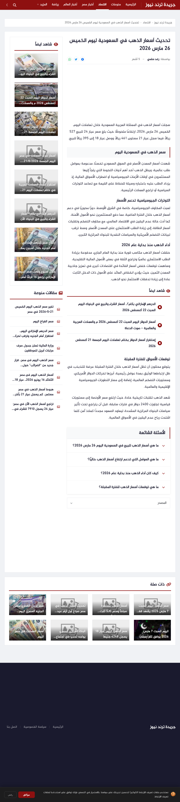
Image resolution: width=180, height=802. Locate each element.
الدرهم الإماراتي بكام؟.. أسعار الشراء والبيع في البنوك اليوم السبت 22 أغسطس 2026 (117, 307)
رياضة (55, 4)
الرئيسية (131, 4)
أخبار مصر (88, 4)
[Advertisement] (118, 92)
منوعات (116, 4)
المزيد (43, 4)
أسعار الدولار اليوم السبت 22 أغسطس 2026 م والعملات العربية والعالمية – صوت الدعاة (114, 325)
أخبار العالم (70, 4)
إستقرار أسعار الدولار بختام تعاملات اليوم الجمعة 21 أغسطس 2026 (115, 343)
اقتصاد (102, 4)
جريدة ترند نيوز (161, 4)
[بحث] (14, 5)
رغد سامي (153, 59)
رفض (10, 794)
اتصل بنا (12, 727)
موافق (26, 794)
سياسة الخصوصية (35, 727)
